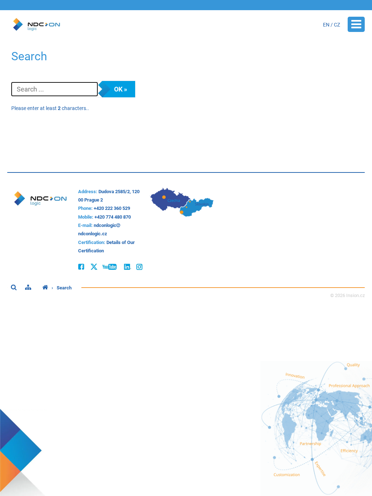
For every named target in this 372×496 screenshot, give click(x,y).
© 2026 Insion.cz (347, 295)
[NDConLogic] (45, 287)
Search (64, 287)
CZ (337, 25)
